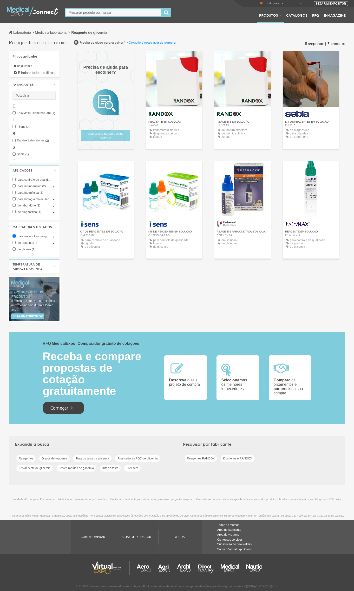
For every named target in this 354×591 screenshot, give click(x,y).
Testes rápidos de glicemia (76, 468)
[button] (34, 84)
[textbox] (113, 12)
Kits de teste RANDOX (237, 458)
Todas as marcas (228, 525)
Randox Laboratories (33, 140)
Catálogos (296, 15)
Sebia (23, 154)
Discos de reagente (54, 458)
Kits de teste (110, 468)
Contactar (311, 59)
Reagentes (26, 458)
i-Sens (23, 127)
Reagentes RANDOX (201, 458)
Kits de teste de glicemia (35, 468)
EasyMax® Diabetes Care (36, 113)
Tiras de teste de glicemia (92, 458)
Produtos (268, 15)
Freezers (132, 468)
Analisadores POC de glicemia (138, 458)
